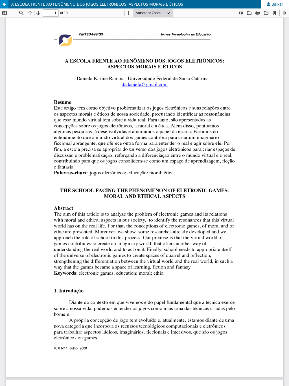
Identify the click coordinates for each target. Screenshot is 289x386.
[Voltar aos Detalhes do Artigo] (4, 4)
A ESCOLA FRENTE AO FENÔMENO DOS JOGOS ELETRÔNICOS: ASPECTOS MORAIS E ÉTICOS (97, 4)
